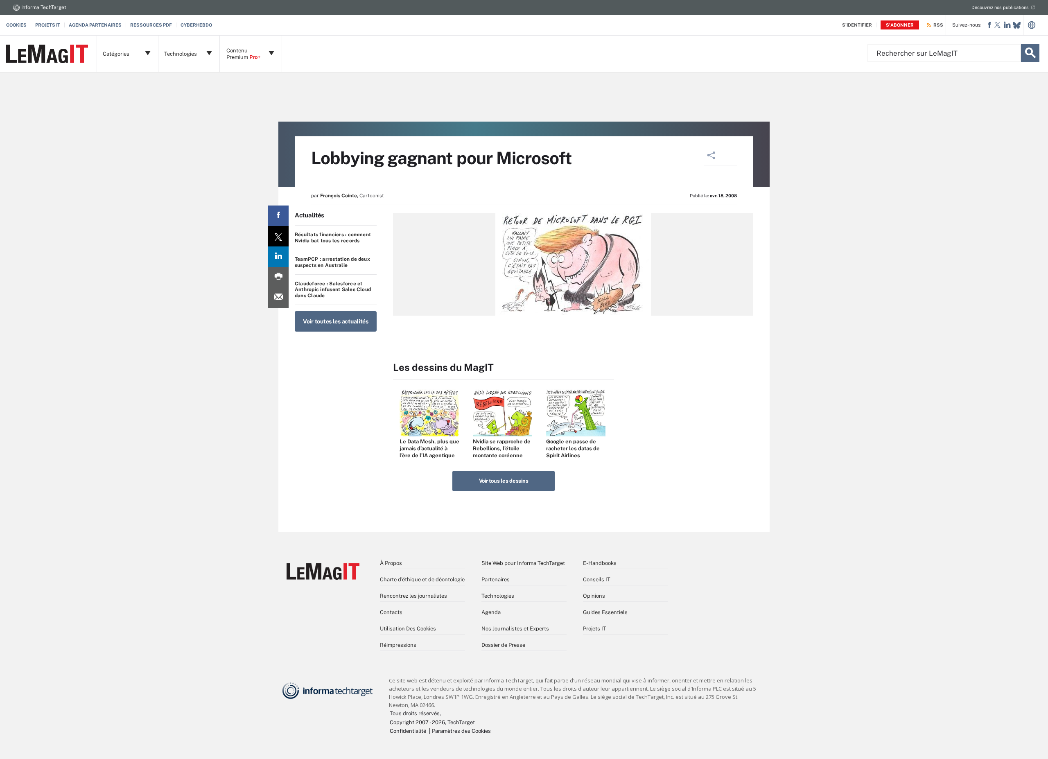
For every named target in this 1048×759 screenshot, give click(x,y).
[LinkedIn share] (278, 256)
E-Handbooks (600, 563)
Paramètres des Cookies (461, 731)
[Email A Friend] (278, 297)
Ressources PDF (151, 25)
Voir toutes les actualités (335, 321)
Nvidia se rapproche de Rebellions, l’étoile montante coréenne (502, 448)
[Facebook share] (278, 216)
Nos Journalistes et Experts (515, 629)
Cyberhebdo (196, 25)
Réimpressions (398, 645)
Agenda (491, 612)
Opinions (594, 596)
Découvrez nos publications (1000, 7)
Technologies (497, 596)
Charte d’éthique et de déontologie (422, 579)
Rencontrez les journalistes (413, 596)
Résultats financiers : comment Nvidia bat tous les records (333, 237)
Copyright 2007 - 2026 (417, 722)
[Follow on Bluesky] (1017, 25)
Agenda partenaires (95, 25)
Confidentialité (408, 731)
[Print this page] (278, 277)
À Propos (391, 563)
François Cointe (338, 196)
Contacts (391, 612)
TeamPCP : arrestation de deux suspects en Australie (332, 262)
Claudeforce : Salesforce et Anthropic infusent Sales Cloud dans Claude (333, 289)
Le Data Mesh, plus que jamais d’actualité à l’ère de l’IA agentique (429, 448)
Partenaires (495, 579)
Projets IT (47, 25)
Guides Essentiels (605, 612)
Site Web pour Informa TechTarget (523, 563)
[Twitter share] (278, 236)
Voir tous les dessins (504, 481)
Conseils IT (596, 579)
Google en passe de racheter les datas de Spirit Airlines (573, 448)
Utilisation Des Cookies (408, 629)
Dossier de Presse (503, 645)
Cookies (16, 25)
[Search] (1030, 53)
